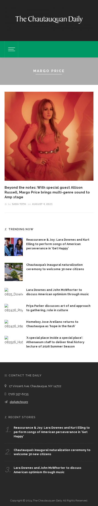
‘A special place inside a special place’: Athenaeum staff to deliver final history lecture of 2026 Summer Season (55, 342)
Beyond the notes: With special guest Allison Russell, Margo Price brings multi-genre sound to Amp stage (47, 192)
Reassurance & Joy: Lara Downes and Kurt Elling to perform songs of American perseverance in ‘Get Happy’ (57, 244)
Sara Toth (19, 204)
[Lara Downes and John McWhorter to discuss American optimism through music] (14, 292)
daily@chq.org (19, 402)
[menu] (11, 49)
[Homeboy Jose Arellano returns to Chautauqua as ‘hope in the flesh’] (14, 324)
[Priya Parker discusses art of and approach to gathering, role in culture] (14, 308)
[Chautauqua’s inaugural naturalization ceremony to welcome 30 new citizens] (14, 271)
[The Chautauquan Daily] (49, 19)
